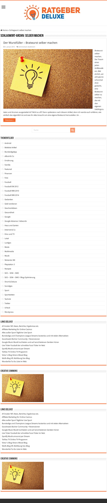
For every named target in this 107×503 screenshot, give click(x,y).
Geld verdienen (11, 204)
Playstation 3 (10, 264)
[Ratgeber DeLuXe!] (53, 12)
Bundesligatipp (11, 152)
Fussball (8, 182)
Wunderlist (6, 361)
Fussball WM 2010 (12, 191)
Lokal (7, 238)
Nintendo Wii (10, 260)
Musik (7, 256)
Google (7, 217)
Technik (8, 299)
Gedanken (9, 199)
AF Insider (6, 326)
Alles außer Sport (9, 333)
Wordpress (9, 312)
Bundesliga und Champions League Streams (20, 336)
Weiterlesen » (9, 120)
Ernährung (9, 160)
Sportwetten (10, 295)
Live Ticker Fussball (9, 345)
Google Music (7, 342)
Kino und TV (9, 234)
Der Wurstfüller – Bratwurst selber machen (30, 42)
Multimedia (9, 251)
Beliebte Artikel (11, 147)
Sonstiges (8, 286)
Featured (8, 169)
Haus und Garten (12, 225)
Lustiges (8, 243)
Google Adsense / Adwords (16, 221)
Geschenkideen (11, 208)
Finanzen (8, 173)
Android (8, 143)
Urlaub (7, 308)
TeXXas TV (6, 352)
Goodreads (6, 339)
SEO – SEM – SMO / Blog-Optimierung (20, 277)
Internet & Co (10, 230)
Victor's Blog (7, 355)
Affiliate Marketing (9, 329)
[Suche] (72, 130)
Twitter (7, 303)
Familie (7, 165)
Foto (6, 178)
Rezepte (8, 269)
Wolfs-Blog (6, 358)
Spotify (5, 349)
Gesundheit (9, 212)
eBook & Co (9, 156)
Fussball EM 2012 (11, 186)
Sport (7, 290)
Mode (7, 247)
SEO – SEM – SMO (12, 273)
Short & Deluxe (11, 282)
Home (5, 30)
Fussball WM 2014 (12, 195)
